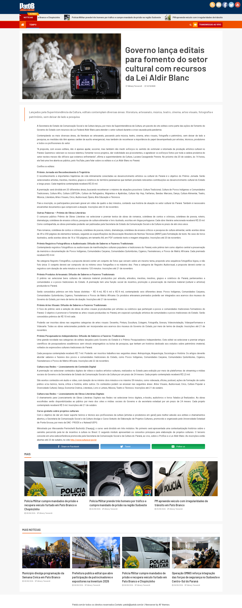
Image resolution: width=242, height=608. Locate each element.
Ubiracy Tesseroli (135, 86)
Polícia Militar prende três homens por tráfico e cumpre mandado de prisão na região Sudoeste (91, 17)
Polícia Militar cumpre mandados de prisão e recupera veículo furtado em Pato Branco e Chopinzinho (51, 505)
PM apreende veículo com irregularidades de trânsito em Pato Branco (180, 17)
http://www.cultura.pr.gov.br (83, 440)
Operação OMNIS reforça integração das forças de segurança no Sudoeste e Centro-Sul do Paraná (196, 577)
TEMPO (32, 25)
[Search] (190, 24)
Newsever (150, 604)
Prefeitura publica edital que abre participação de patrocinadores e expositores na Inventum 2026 (92, 577)
